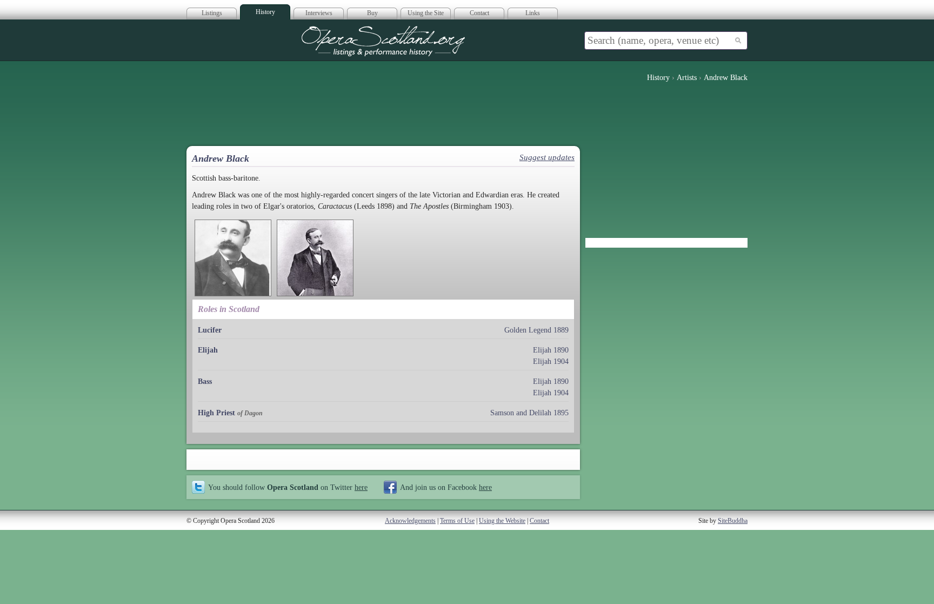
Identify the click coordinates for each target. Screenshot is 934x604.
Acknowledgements (410, 521)
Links (532, 13)
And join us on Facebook (446, 487)
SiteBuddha (733, 521)
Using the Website (502, 521)
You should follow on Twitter (288, 487)
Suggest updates (547, 157)
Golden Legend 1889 (536, 330)
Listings (212, 13)
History (265, 12)
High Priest (216, 413)
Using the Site (426, 13)
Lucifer (210, 330)
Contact (479, 13)
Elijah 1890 (551, 350)
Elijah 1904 (551, 361)
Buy (372, 13)
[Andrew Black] (233, 258)
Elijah (208, 350)
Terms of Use (457, 521)
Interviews (318, 13)
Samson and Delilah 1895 (529, 413)
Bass (205, 381)
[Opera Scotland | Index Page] (383, 41)
